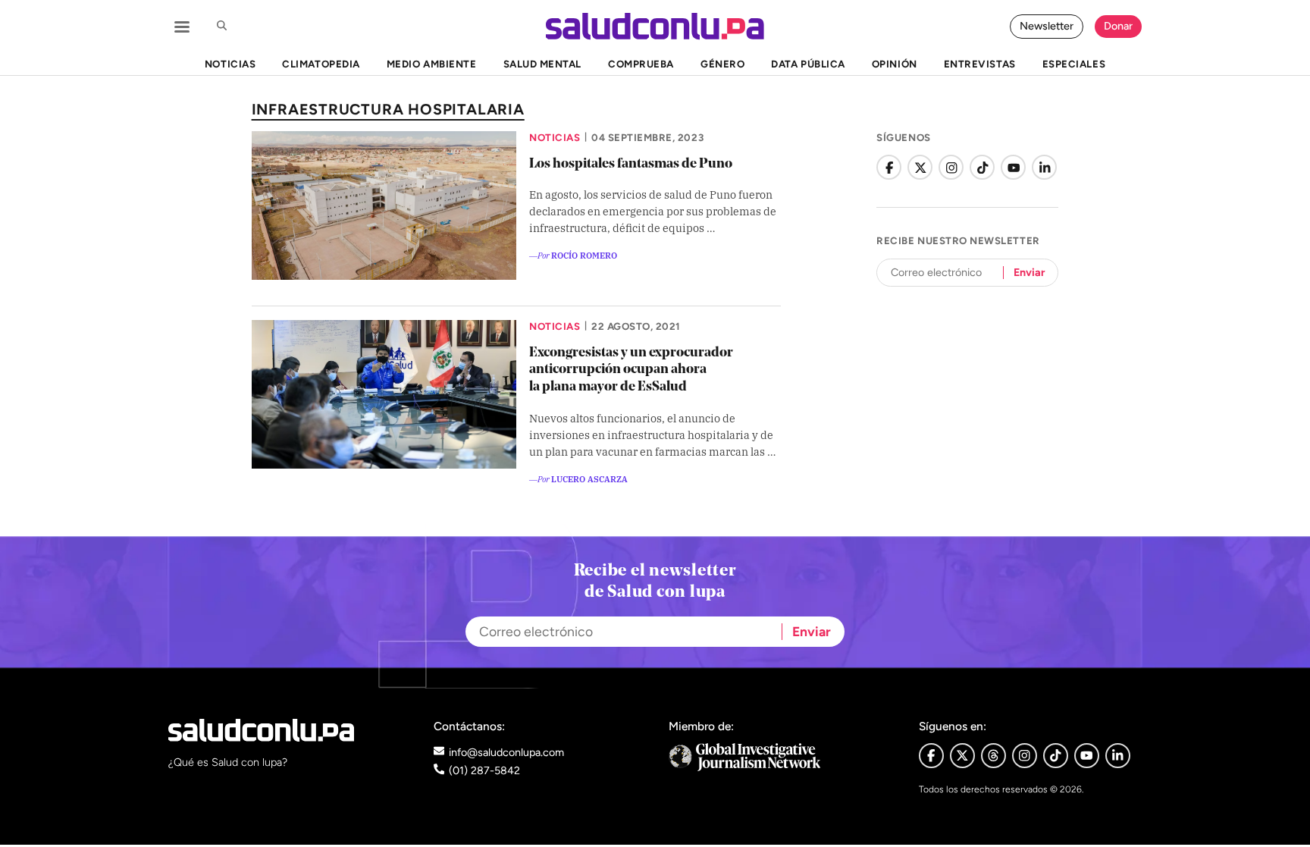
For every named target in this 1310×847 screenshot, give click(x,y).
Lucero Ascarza (589, 478)
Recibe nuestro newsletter (957, 240)
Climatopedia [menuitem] (320, 64)
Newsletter (1046, 26)
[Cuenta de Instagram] (951, 167)
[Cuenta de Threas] (993, 755)
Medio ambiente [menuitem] (431, 64)
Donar (1118, 26)
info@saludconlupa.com (506, 752)
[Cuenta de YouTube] (1013, 167)
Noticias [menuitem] (230, 64)
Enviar (1029, 272)
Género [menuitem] (722, 64)
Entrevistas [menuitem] (980, 64)
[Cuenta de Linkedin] (1117, 755)
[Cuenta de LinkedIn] (1044, 167)
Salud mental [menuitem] (542, 64)
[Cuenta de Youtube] (1086, 755)
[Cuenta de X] (919, 167)
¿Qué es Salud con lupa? (227, 762)
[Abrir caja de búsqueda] (221, 26)
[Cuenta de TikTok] (982, 167)
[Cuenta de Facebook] (888, 167)
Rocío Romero (584, 255)
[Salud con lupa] (655, 26)
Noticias (554, 137)
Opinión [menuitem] (894, 64)
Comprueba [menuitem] (641, 64)
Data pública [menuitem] (808, 64)
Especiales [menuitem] (1073, 64)
